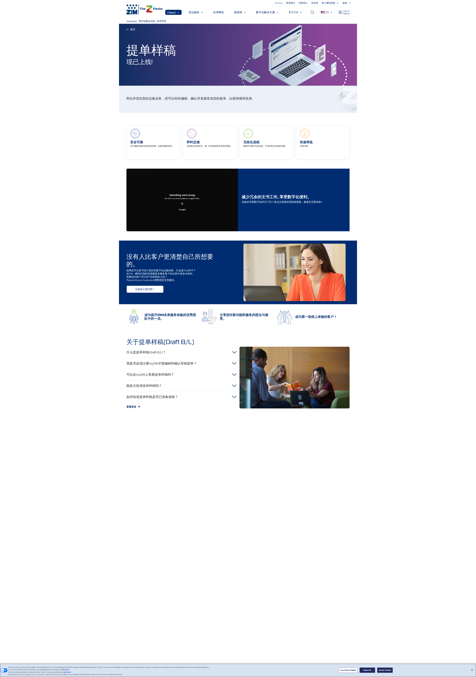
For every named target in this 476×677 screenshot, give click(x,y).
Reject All (367, 670)
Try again (182, 210)
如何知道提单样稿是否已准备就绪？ (152, 397)
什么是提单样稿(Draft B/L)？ (146, 352)
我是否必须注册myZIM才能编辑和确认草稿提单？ (161, 363)
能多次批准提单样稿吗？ (144, 385)
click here (65, 670)
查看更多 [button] (131, 406)
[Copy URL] (182, 204)
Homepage (131, 21)
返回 (132, 29)
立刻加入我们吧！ (145, 289)
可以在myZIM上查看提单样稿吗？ (150, 374)
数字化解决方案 (147, 21)
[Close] (472, 670)
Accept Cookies (385, 670)
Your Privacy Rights (348, 670)
